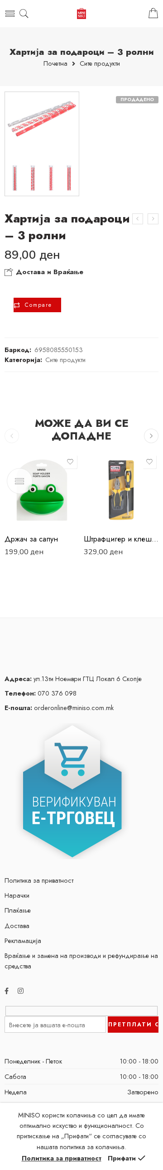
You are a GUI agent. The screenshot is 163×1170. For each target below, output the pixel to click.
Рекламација (23, 940)
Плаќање (18, 910)
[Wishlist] (70, 462)
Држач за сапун (31, 538)
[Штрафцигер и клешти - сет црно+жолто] (121, 490)
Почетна (55, 63)
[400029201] (42, 144)
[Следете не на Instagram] (21, 990)
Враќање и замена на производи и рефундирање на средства (81, 961)
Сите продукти (100, 63)
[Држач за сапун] (42, 490)
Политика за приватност (39, 880)
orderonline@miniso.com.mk (59, 707)
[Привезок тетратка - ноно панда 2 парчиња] (153, 218)
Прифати (122, 1158)
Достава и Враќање (48, 272)
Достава (17, 925)
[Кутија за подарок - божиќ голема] (137, 218)
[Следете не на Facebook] (7, 990)
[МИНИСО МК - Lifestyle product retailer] (81, 13)
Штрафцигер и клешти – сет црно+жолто (121, 538)
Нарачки (17, 895)
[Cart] (153, 13)
